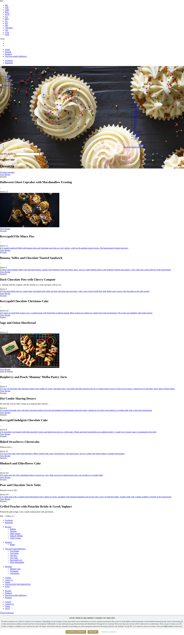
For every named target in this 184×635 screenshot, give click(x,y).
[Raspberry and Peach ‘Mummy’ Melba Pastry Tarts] (29, 367)
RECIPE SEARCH (8, 154)
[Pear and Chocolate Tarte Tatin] (51, 475)
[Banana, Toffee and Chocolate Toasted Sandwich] (64, 248)
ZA (6, 17)
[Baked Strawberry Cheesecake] (78, 432)
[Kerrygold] (7, 85)
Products (8, 54)
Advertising (14, 573)
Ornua (7, 582)
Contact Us (9, 580)
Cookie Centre (168, 626)
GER (7, 35)
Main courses (15, 533)
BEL (7, 19)
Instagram (9, 63)
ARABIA (9, 28)
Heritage (141, 145)
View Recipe (5, 175)
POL (7, 12)
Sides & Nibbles (16, 536)
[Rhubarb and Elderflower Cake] (62, 453)
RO (6, 23)
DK (6, 25)
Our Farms (14, 553)
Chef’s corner (15, 538)
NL (6, 21)
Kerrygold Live (16, 560)
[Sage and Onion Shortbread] (76, 313)
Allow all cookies (75, 632)
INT (135, 105)
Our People (14, 551)
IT (134, 129)
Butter (12, 545)
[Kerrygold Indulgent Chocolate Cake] (76, 410)
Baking (13, 529)
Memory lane (15, 569)
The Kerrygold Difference (15, 549)
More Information (17, 562)
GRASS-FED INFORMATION (18, 584)
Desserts (13, 531)
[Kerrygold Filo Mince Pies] (29, 227)
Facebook (9, 61)
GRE (7, 10)
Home (7, 49)
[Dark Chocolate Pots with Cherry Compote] (85, 270)
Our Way (13, 555)
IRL (6, 5)
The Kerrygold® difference (16, 56)
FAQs (7, 587)
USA (7, 32)
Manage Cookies (109, 632)
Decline (92, 632)
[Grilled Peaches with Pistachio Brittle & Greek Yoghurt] (86, 497)
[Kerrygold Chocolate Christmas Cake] (75, 291)
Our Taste (14, 558)
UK (6, 30)
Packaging (14, 571)
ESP (7, 7)
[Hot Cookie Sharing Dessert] (87, 389)
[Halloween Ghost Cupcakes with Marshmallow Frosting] (7, 172)
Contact (8, 577)
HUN (7, 14)
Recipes (8, 52)
